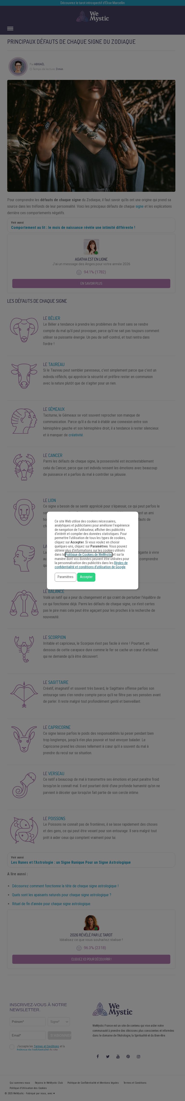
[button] (65, 577)
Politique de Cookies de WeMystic (88, 555)
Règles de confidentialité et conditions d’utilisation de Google (91, 565)
